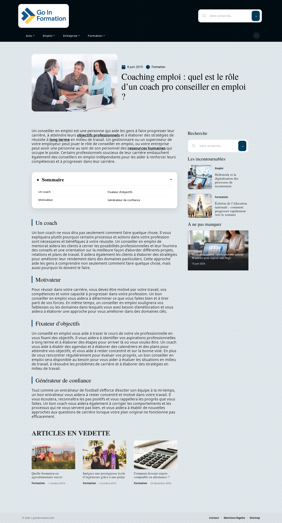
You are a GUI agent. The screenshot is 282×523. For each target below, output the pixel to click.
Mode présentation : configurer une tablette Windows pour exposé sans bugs (217, 256)
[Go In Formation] (44, 15)
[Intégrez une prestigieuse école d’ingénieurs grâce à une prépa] (104, 454)
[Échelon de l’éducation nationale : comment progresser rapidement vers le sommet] (200, 206)
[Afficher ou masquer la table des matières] (118, 179)
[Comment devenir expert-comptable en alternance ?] (155, 454)
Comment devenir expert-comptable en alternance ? (151, 475)
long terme (59, 139)
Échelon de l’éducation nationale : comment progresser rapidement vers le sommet (231, 209)
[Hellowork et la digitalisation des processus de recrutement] (200, 177)
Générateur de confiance (124, 200)
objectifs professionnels (98, 135)
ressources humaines (147, 148)
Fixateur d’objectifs (120, 192)
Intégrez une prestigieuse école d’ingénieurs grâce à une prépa (104, 475)
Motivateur (45, 200)
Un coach (44, 192)
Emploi (219, 168)
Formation (158, 67)
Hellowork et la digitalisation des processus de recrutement (226, 180)
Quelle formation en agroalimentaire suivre (47, 475)
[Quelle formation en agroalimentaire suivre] (53, 454)
